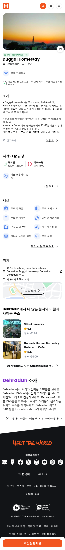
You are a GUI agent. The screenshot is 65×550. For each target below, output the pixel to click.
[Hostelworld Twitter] (28, 462)
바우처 (54, 526)
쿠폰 (46, 526)
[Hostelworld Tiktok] (60, 462)
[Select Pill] (43, 6)
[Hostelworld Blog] (4, 462)
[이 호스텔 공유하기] (60, 49)
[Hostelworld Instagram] (36, 462)
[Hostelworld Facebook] (20, 462)
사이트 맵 (34, 534)
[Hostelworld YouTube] (44, 462)
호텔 (29, 485)
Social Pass (32, 493)
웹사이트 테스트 (17, 534)
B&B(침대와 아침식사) (46, 485)
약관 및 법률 (34, 526)
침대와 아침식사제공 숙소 (16, 54)
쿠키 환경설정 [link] (49, 534)
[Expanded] (7, 418)
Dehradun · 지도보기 (20, 64)
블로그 (10, 485)
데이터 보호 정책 (16, 526)
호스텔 (20, 485)
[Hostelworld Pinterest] (52, 462)
